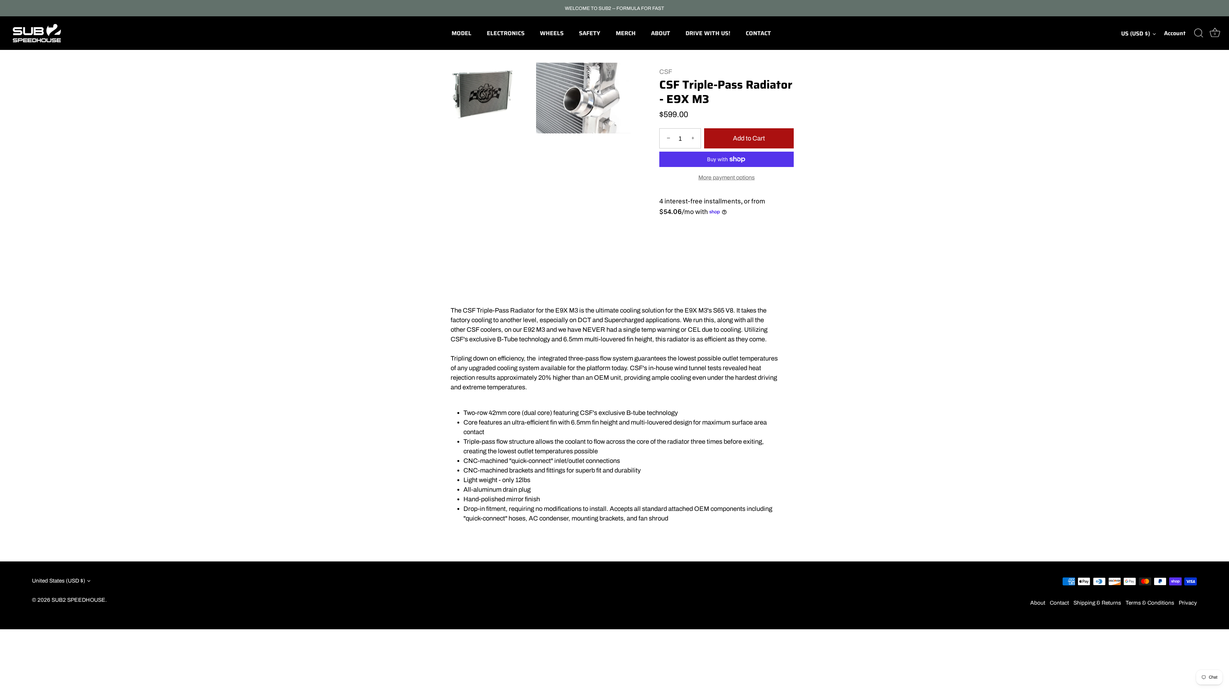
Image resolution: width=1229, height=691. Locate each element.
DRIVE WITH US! (708, 33)
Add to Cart (749, 138)
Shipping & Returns (1097, 603)
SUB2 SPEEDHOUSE (78, 600)
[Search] (1199, 33)
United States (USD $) (58, 581)
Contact (1059, 603)
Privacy (1188, 603)
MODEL (461, 33)
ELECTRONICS (506, 33)
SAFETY (589, 33)
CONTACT (758, 33)
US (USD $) (1135, 33)
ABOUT (660, 33)
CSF (665, 71)
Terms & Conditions (1150, 603)
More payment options (726, 177)
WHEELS (552, 33)
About (1037, 603)
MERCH (626, 33)
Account (1174, 33)
